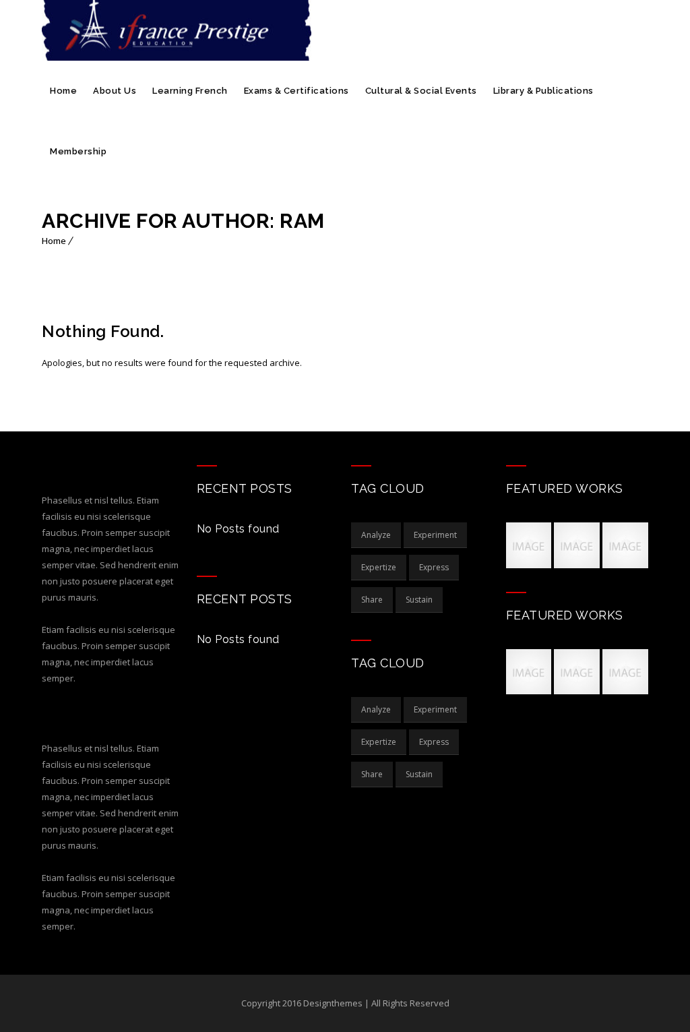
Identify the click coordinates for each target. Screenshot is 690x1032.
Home (63, 91)
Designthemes (334, 1003)
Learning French (190, 91)
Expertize (378, 567)
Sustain (419, 599)
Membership (78, 151)
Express (434, 567)
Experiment (435, 535)
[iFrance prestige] (176, 30)
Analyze (376, 535)
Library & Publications (543, 91)
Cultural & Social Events (421, 91)
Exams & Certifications (296, 91)
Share (372, 599)
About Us (114, 91)
